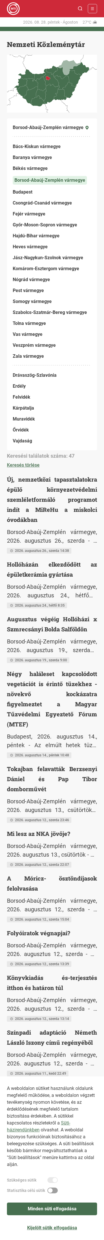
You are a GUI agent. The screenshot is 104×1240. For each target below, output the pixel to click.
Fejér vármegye (29, 214)
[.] (13, 8)
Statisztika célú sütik (26, 1190)
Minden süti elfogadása (52, 1208)
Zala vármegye (28, 356)
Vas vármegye (27, 334)
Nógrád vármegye (31, 279)
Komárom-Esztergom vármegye (46, 268)
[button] (80, 8)
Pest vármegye (28, 290)
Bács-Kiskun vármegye (37, 146)
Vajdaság (22, 441)
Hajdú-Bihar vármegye (36, 235)
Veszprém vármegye (34, 345)
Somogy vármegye (32, 301)
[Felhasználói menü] (92, 8)
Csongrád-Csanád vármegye (42, 203)
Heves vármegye (30, 246)
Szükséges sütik (21, 1180)
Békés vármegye (30, 168)
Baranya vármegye (32, 157)
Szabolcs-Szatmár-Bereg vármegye (50, 312)
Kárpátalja (23, 408)
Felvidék (21, 397)
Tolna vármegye (29, 323)
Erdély (19, 386)
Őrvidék (21, 430)
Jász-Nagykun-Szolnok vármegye (48, 257)
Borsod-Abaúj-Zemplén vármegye (49, 180)
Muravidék (24, 419)
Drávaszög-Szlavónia (35, 375)
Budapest (22, 192)
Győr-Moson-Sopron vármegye (45, 225)
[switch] (52, 1180)
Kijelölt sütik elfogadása (52, 1227)
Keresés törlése (23, 465)
